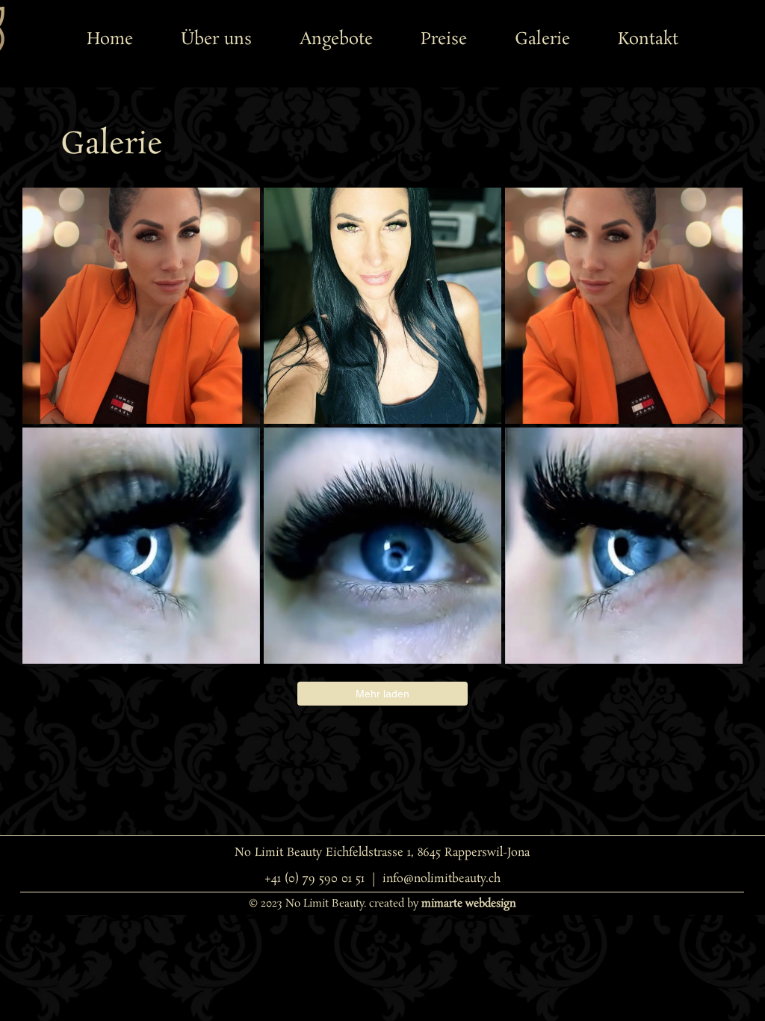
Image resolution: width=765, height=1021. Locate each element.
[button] (336, 39)
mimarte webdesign (468, 903)
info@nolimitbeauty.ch (441, 878)
